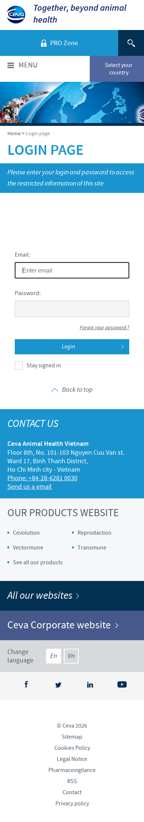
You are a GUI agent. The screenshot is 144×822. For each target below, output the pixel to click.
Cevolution (26, 533)
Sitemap (72, 737)
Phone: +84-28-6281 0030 (42, 478)
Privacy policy (72, 803)
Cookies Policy (72, 748)
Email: (22, 254)
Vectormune (28, 547)
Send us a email (29, 486)
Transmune (92, 547)
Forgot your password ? (104, 327)
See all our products (38, 562)
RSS (72, 781)
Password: (28, 293)
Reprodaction (95, 533)
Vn (71, 656)
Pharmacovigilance (72, 770)
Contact (72, 792)
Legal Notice (72, 759)
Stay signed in (44, 365)
